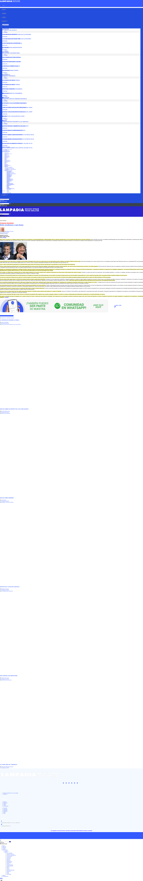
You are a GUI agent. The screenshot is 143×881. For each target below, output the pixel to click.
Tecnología (6, 168)
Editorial (5, 155)
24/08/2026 (4, 128)
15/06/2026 (4, 118)
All (4, 26)
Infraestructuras (6, 155)
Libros (4, 805)
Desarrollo (9, 175)
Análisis (6, 170)
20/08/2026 (4, 63)
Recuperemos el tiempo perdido (11, 84)
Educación (9, 179)
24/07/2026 (4, 45)
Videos (4, 804)
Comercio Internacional (8, 149)
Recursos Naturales (7, 165)
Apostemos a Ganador (8, 89)
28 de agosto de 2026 (4, 323)
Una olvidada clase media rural (11, 53)
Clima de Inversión (10, 168)
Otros (5, 163)
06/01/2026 (4, 49)
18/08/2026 (4, 132)
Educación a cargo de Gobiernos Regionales (14, 98)
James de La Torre (5, 677)
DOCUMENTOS (5, 199)
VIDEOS (3, 21)
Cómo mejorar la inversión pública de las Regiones (16, 38)
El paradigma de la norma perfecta (12, 143)
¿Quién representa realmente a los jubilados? (15, 121)
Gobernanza (9, 181)
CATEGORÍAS (4, 25)
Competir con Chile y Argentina (11, 43)
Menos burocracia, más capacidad (11, 61)
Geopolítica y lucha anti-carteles (9, 586)
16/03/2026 (4, 145)
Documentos (5, 806)
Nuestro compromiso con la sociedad (10, 793)
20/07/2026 (4, 72)
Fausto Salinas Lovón (6, 411)
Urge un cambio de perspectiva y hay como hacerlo (14, 409)
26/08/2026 (4, 59)
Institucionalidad (7, 161)
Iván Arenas (4, 500)
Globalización (6, 152)
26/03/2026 (4, 141)
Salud (8, 190)
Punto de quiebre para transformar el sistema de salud (18, 139)
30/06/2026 (4, 91)
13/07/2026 (4, 114)
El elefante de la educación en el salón (13, 116)
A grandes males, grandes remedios (12, 134)
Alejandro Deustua (9, 231)
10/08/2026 (4, 36)
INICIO (3, 5)
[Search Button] (10, 199)
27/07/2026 (4, 109)
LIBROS (3, 190)
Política (5, 27)
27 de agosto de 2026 (4, 501)
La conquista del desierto (9, 30)
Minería (5, 162)
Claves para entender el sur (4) (11, 66)
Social (5, 167)
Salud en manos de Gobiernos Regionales (13, 130)
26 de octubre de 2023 (4, 232)
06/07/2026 (4, 86)
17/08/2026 (4, 82)
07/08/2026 (4, 41)
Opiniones (6, 169)
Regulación (6, 166)
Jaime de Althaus (5, 322)
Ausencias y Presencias (8, 76)
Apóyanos (5, 794)
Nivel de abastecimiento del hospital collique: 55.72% (17, 147)
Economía (9, 176)
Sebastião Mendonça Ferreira (7, 766)
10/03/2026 (4, 150)
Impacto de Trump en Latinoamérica (12, 93)
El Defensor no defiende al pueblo (9, 320)
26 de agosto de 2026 (4, 678)
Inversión (5, 808)
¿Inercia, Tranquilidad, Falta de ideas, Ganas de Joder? (17, 111)
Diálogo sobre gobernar (7, 498)
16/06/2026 (4, 95)
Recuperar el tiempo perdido (10, 70)
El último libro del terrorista (8, 764)
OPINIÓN (4, 17)
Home (1, 220)
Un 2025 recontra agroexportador (12, 47)
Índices (8, 182)
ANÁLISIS (4, 13)
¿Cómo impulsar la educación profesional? (14, 107)
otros (4, 813)
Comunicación (9, 170)
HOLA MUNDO (9, 167)
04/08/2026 (4, 105)
